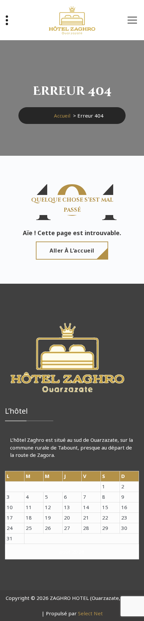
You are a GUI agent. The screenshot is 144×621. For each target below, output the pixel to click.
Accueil (62, 115)
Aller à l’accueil (72, 250)
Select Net (90, 613)
